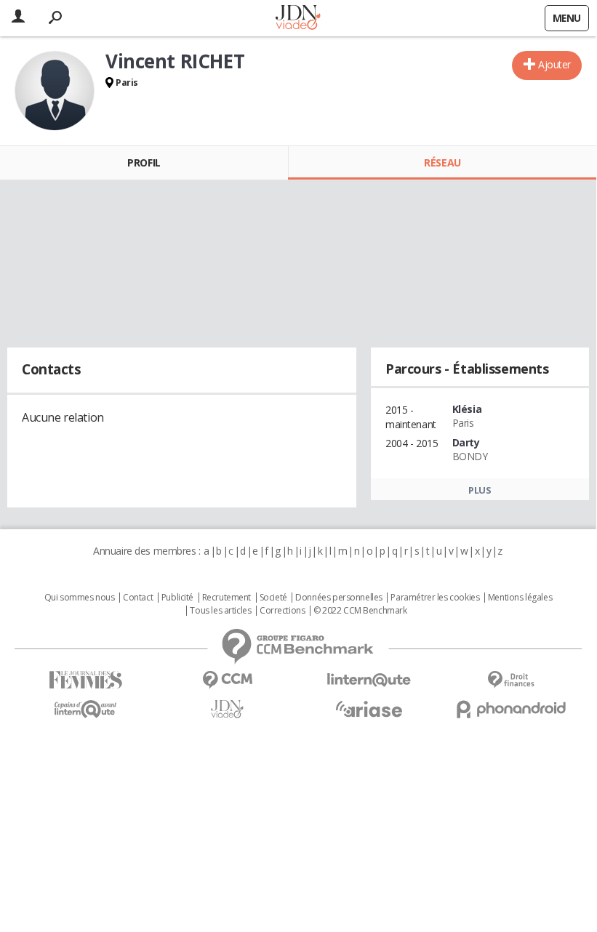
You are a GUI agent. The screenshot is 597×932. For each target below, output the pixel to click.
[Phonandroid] (511, 709)
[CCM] (227, 680)
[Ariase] (369, 709)
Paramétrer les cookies (434, 597)
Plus (479, 490)
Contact (138, 597)
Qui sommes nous (79, 597)
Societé (273, 597)
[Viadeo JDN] (227, 709)
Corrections (282, 611)
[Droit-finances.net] (511, 680)
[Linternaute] (369, 680)
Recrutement (226, 597)
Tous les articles (220, 611)
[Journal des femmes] (85, 680)
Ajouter (554, 64)
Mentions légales (520, 597)
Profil (143, 162)
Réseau (442, 162)
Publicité (177, 597)
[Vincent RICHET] (55, 91)
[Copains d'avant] (85, 709)
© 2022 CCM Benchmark (360, 611)
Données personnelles (338, 597)
